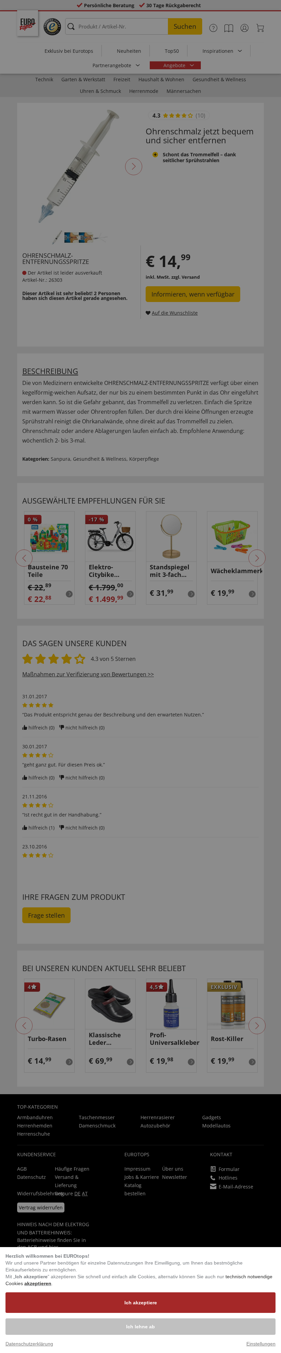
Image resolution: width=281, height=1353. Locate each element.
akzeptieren (37, 1283)
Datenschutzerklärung (29, 1343)
